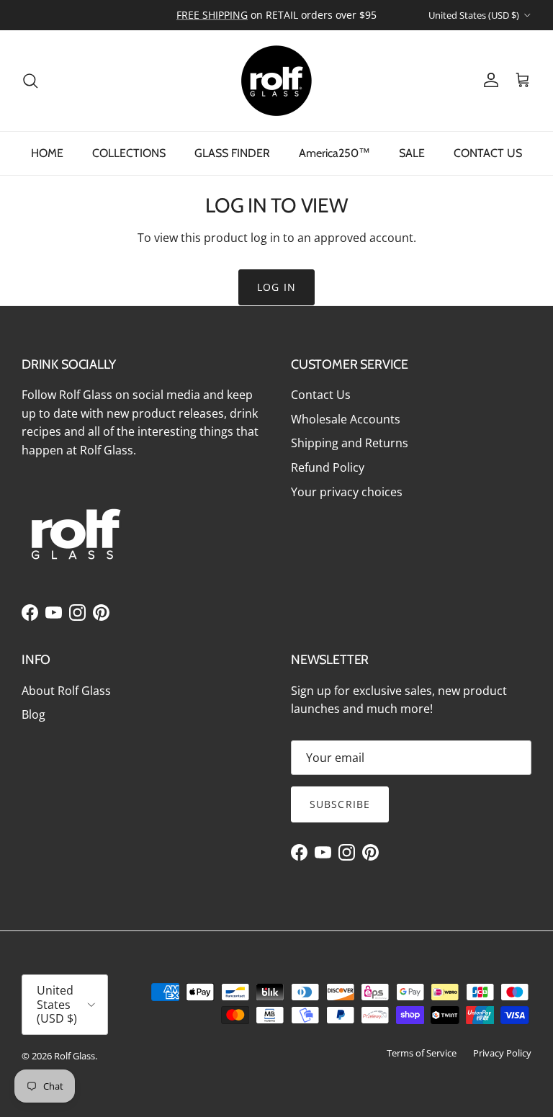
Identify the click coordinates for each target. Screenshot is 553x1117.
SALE (412, 153)
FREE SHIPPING (212, 15)
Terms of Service (422, 1052)
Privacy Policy (502, 1052)
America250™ (334, 153)
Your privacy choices (347, 492)
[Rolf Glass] (276, 81)
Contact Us (321, 395)
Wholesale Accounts (345, 419)
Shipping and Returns (349, 443)
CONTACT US (488, 153)
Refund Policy (327, 467)
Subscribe (340, 804)
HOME (47, 153)
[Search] (30, 80)
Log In (276, 287)
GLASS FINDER (232, 153)
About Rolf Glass (66, 691)
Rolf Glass (74, 1055)
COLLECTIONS (129, 153)
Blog (33, 714)
